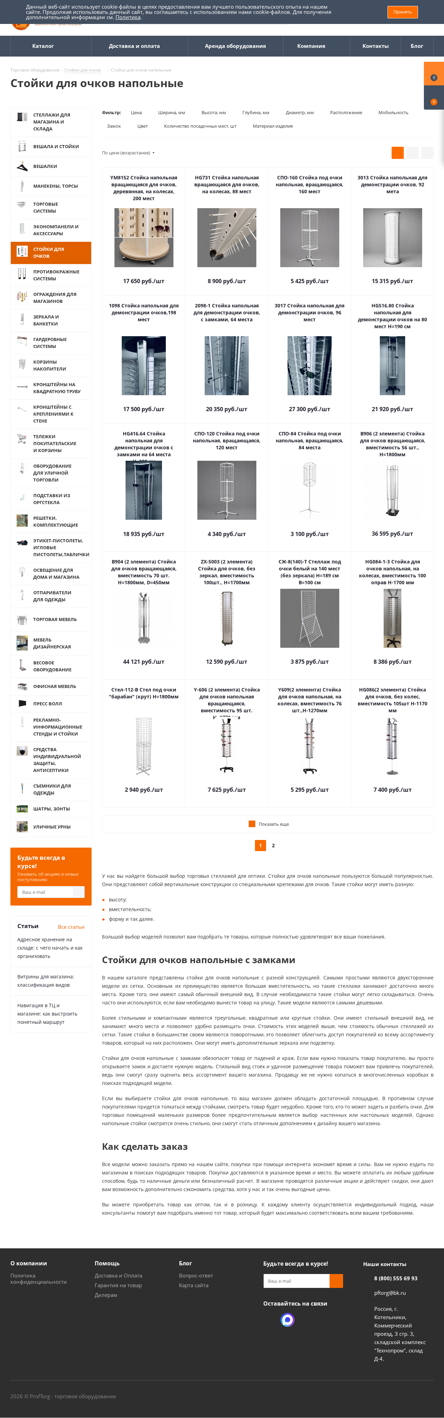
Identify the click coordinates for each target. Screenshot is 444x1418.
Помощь (107, 1263)
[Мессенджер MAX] (287, 1320)
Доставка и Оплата (118, 1275)
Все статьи (71, 926)
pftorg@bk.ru (390, 1292)
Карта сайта (193, 1285)
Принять (402, 12)
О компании (28, 1263)
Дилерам (106, 1294)
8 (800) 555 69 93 (396, 1278)
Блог (185, 1263)
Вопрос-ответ (196, 1275)
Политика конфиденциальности (38, 1278)
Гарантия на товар (118, 1285)
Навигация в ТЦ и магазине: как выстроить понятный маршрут (47, 1013)
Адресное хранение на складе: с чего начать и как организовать (50, 947)
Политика (128, 17)
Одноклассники (270, 1320)
